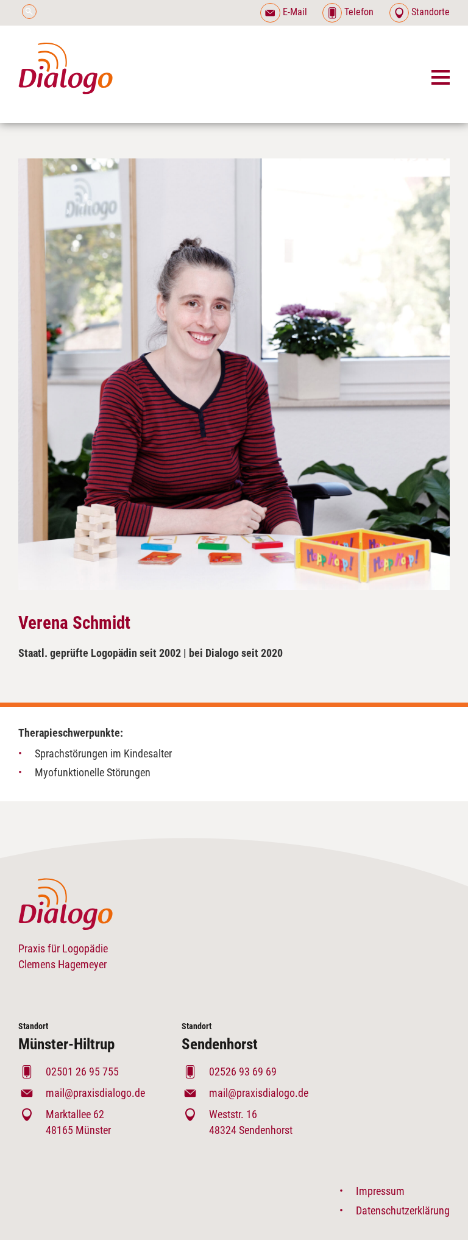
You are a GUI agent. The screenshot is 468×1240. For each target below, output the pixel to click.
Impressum (380, 1191)
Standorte (429, 12)
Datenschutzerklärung (403, 1210)
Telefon (359, 12)
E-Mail (294, 12)
